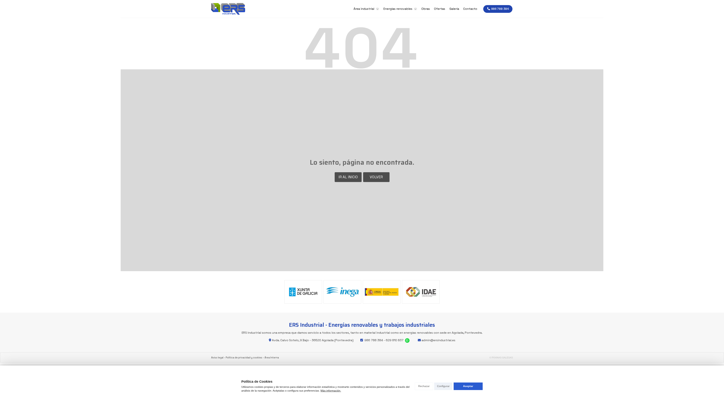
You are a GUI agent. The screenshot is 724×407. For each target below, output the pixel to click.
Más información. (331, 390)
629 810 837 (394, 340)
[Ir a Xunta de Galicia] (303, 292)
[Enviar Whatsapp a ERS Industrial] (407, 340)
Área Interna (272, 357)
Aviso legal (217, 357)
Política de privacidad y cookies (244, 357)
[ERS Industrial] (228, 9)
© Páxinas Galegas (501, 357)
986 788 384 (373, 340)
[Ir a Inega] (342, 292)
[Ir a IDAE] (421, 292)
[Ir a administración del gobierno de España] (382, 292)
